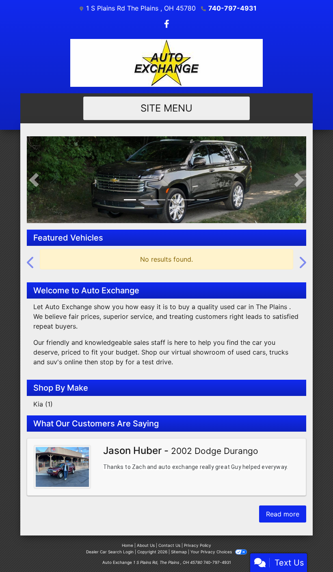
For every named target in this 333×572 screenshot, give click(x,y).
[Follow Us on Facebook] (167, 24)
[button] (34, 174)
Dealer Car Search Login (110, 542)
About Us (146, 535)
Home (127, 535)
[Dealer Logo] (166, 63)
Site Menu (166, 108)
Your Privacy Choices (211, 542)
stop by (111, 352)
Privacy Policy (197, 535)
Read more (282, 505)
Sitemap (179, 542)
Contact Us (169, 535)
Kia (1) (43, 394)
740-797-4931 (232, 8)
